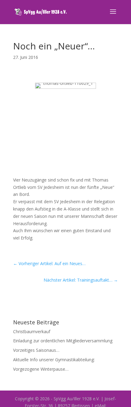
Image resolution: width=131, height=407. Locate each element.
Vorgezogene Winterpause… (41, 369)
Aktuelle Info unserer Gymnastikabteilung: (54, 359)
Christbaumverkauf (31, 331)
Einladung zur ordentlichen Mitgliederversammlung (62, 341)
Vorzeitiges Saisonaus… (36, 350)
